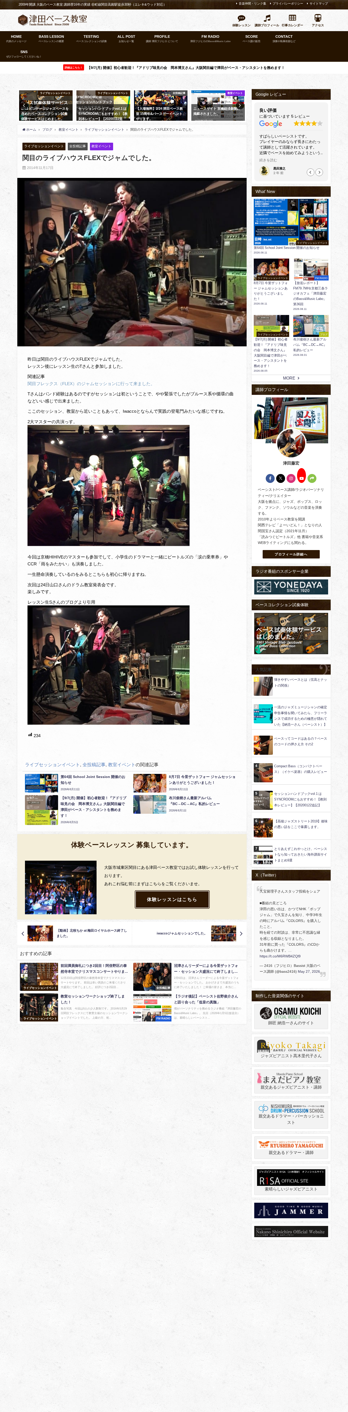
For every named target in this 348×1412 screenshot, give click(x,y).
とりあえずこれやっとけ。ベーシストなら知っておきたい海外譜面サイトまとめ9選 (300, 854)
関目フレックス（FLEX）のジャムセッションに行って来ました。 (91, 383)
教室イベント (101, 146)
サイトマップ (319, 3)
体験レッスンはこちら (172, 899)
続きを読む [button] (268, 160)
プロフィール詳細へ (291, 554)
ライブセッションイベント (44, 146)
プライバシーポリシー (288, 3)
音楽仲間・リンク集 (252, 3)
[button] (310, 172)
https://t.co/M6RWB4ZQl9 (280, 956)
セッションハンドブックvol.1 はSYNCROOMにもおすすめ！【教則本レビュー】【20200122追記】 (300, 799)
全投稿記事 (77, 146)
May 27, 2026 (309, 971)
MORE (289, 378)
